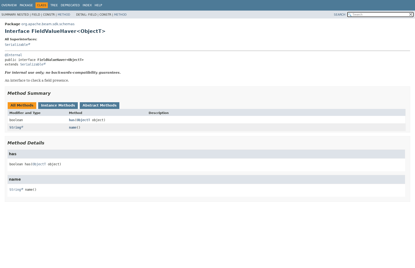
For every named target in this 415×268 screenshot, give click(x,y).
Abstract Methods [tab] (99, 105)
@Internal (13, 55)
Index (87, 5)
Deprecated (70, 5)
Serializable (16, 45)
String (15, 127)
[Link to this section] (54, 93)
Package (26, 5)
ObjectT (83, 120)
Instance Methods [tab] (58, 105)
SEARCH (339, 14)
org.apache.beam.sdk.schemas (47, 24)
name (73, 127)
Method (64, 14)
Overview (9, 5)
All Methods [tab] (22, 105)
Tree (54, 5)
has (72, 120)
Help (98, 5)
